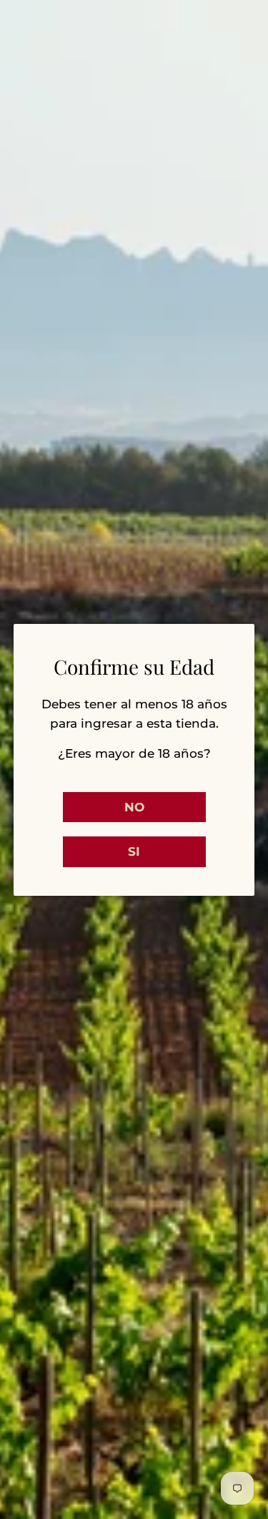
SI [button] (134, 851)
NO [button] (134, 807)
